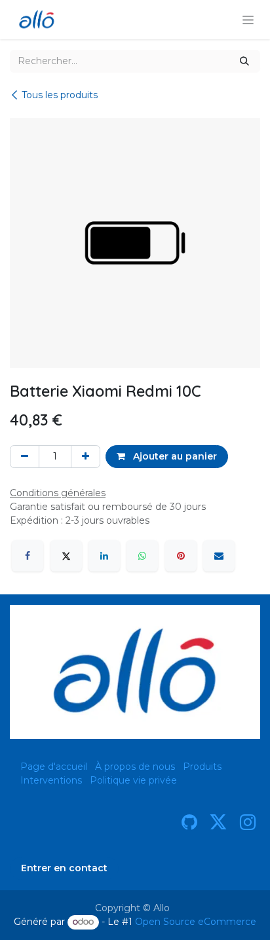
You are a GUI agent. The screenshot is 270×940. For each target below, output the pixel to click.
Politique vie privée (133, 780)
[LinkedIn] (104, 555)
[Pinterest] (181, 555)
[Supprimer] (24, 456)
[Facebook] (27, 555)
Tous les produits (60, 95)
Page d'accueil (53, 766)
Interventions (51, 780)
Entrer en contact (64, 868)
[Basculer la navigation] (248, 19)
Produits (202, 766)
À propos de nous (135, 766)
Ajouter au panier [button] (173, 456)
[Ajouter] (85, 456)
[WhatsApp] (142, 555)
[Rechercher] (244, 61)
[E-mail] (219, 555)
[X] (66, 555)
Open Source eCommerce (195, 922)
